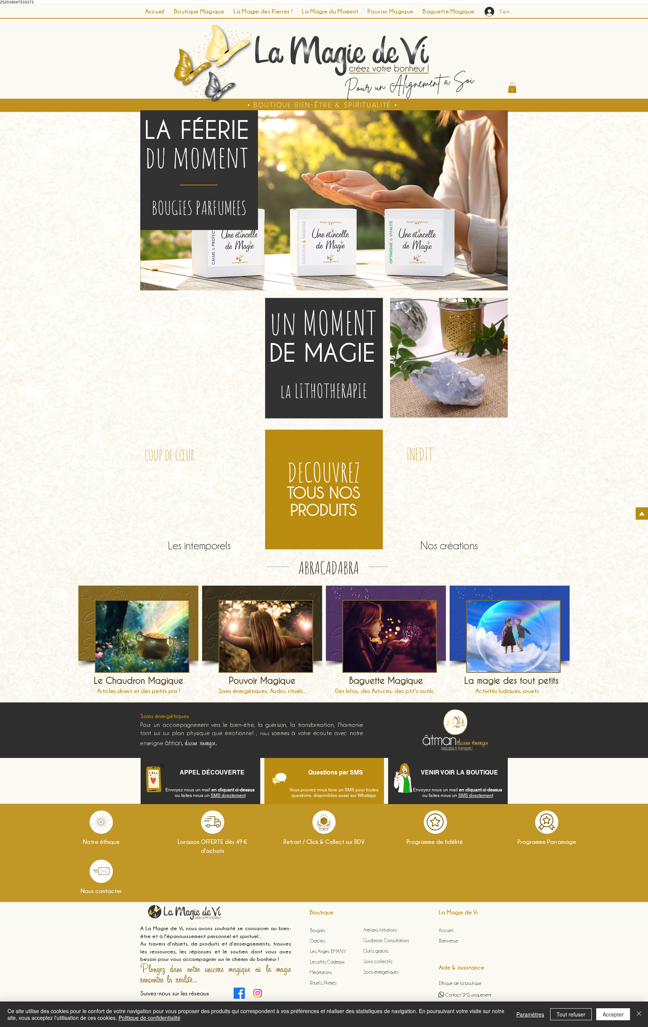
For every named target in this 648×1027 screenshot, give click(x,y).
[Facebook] (239, 993)
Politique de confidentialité (149, 1017)
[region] (138, 641)
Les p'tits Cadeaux (327, 961)
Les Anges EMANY (328, 951)
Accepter (613, 1014)
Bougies (317, 930)
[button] (512, 87)
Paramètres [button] (530, 1014)
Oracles (317, 940)
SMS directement (228, 795)
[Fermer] (639, 1014)
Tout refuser (570, 1014)
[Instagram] (257, 993)
